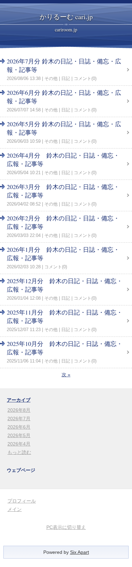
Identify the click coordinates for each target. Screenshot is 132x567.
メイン (14, 509)
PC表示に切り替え (66, 527)
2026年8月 (18, 410)
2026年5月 (18, 435)
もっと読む (19, 452)
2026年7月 (18, 418)
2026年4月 (18, 444)
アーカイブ (18, 400)
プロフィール (21, 501)
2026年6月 (18, 427)
